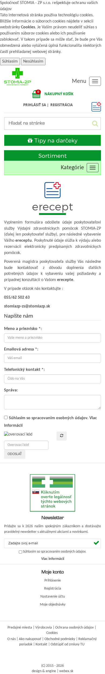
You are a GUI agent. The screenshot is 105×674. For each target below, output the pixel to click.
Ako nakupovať (30, 639)
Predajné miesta (20, 628)
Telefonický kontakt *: (24, 370)
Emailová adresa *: (21, 349)
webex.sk (66, 671)
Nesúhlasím (33, 61)
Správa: (11, 390)
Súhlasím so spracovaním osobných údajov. (48, 418)
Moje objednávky (52, 605)
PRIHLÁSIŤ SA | (36, 104)
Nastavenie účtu (52, 597)
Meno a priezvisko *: (23, 329)
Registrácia (52, 589)
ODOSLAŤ (15, 454)
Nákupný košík (59, 93)
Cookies (28, 27)
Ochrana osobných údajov (74, 628)
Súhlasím (10, 61)
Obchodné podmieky (59, 639)
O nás (11, 639)
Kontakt (41, 644)
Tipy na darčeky (55, 140)
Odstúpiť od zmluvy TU (68, 644)
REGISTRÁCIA (61, 104)
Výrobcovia (43, 628)
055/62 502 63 (17, 297)
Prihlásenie (52, 581)
